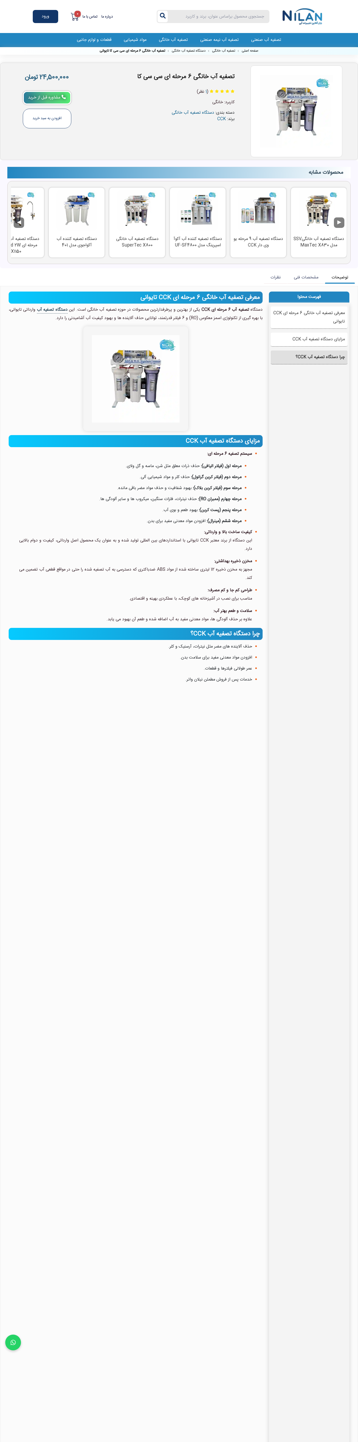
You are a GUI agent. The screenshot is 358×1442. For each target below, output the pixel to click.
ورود (45, 16)
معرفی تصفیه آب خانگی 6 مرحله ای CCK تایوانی (309, 317)
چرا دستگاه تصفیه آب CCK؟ (320, 357)
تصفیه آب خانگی (173, 39)
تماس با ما (90, 17)
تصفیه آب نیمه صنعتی (219, 39)
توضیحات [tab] (340, 277)
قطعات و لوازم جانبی (94, 39)
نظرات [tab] (275, 277)
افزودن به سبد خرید (47, 118)
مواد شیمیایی (135, 39)
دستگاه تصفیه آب (52, 309)
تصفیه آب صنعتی (266, 39)
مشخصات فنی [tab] (306, 277)
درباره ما (107, 17)
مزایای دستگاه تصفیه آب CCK (318, 339)
